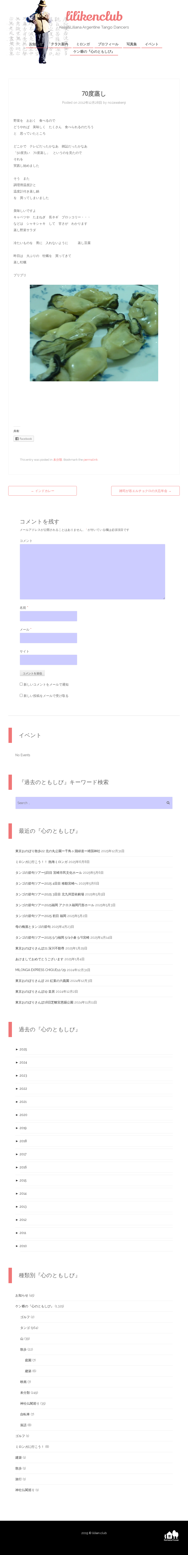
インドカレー (42, 491)
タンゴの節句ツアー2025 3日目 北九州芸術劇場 (49, 894)
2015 (20, 1180)
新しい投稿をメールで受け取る (46, 696)
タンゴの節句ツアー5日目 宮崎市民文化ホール (48, 872)
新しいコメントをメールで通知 (46, 684)
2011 (20, 1233)
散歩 (23, 1349)
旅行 (18, 1479)
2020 (21, 1115)
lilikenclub (94, 16)
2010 (21, 1246)
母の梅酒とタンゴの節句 (33, 926)
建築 (28, 1371)
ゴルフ (25, 1317)
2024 (21, 1062)
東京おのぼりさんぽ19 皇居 (35, 991)
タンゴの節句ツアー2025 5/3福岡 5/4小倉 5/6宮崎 (52, 937)
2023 (21, 1075)
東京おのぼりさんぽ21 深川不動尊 (39, 948)
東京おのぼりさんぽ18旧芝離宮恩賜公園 (44, 1002)
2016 (21, 1167)
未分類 (57, 459)
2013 (21, 1206)
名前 (24, 607)
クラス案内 (59, 44)
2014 (21, 1193)
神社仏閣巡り (29, 1403)
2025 (21, 1049)
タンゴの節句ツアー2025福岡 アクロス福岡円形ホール (54, 905)
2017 (20, 1154)
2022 (21, 1088)
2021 (21, 1102)
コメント (26, 541)
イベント (152, 44)
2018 (21, 1141)
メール (25, 629)
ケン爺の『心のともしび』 (94, 51)
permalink (90, 459)
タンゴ (25, 1328)
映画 (23, 1382)
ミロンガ (83, 44)
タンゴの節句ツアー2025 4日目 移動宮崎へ (46, 883)
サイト (24, 651)
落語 (23, 1425)
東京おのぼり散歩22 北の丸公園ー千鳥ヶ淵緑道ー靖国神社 (57, 851)
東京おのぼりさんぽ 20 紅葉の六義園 (42, 981)
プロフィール (108, 44)
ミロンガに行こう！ (29, 1447)
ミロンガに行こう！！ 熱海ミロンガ (41, 862)
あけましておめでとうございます (39, 959)
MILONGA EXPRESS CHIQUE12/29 (40, 970)
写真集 (132, 44)
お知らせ (36, 44)
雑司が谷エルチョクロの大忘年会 (145, 491)
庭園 (28, 1360)
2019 (21, 1128)
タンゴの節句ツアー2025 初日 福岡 (40, 916)
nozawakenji (117, 102)
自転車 (25, 1414)
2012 (21, 1220)
